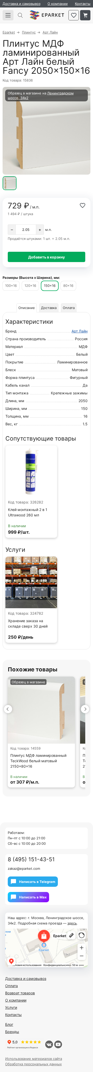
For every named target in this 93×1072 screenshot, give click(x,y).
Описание (26, 308)
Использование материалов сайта (33, 1059)
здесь (72, 923)
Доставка (49, 308)
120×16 (30, 285)
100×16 (11, 285)
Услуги (11, 1007)
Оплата (69, 308)
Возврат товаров (20, 993)
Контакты (82, 4)
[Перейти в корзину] (85, 15)
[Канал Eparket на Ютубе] (58, 1044)
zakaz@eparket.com (24, 868)
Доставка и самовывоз (21, 4)
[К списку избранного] (73, 15)
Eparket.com (47, 15)
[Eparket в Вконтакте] (49, 1044)
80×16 (68, 285)
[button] (8, 709)
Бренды (12, 1031)
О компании (58, 4)
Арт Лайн (80, 331)
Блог (9, 1024)
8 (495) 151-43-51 (31, 859)
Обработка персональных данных (33, 1064)
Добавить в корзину (46, 257)
